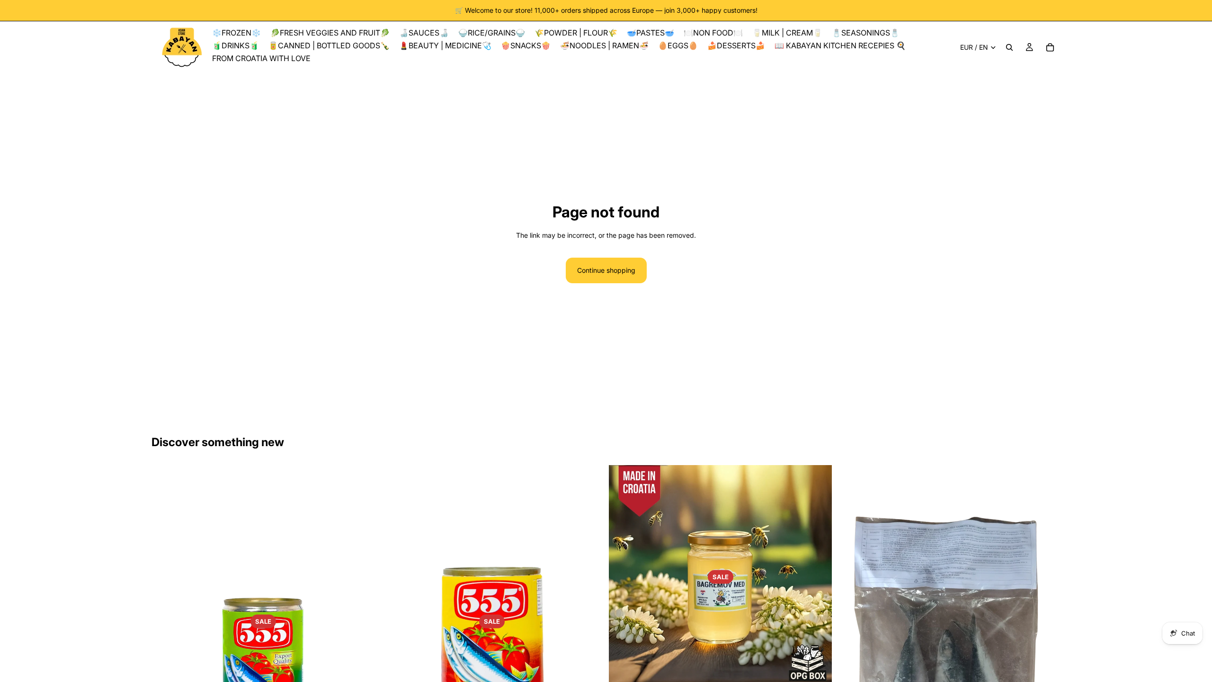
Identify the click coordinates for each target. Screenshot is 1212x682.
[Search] (1009, 47)
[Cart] (1050, 47)
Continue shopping (606, 270)
